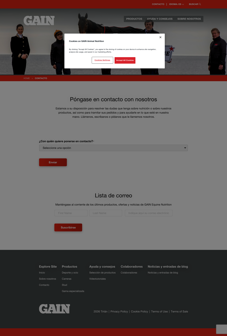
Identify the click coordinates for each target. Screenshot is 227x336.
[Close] (160, 37)
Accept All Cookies (125, 60)
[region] (114, 51)
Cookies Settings (102, 60)
